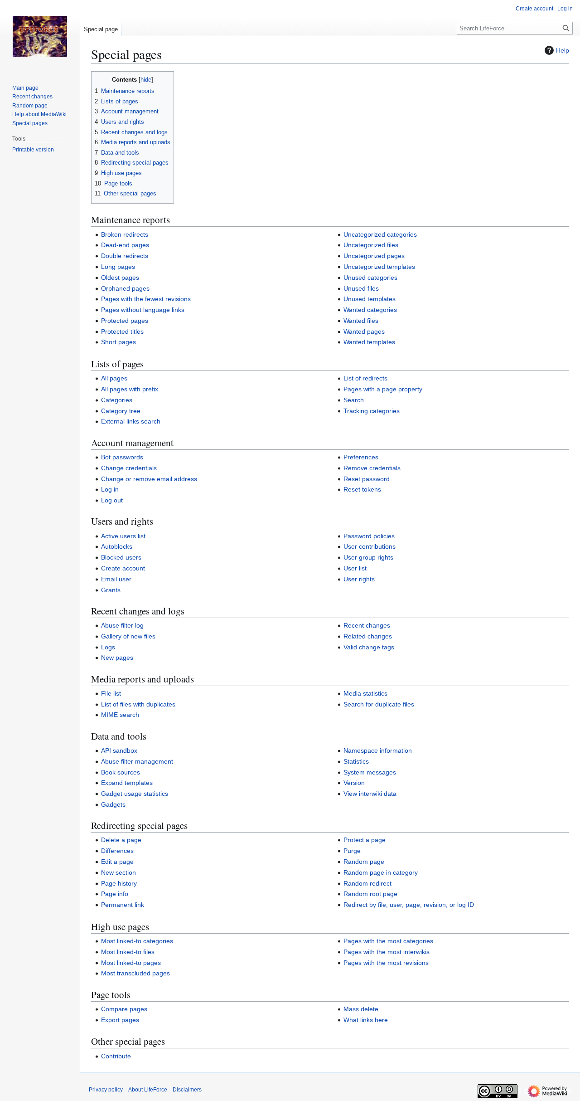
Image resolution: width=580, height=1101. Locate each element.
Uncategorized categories (380, 234)
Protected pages (124, 320)
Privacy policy (106, 1089)
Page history (119, 883)
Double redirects (124, 255)
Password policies (369, 536)
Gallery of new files (128, 636)
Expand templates (127, 782)
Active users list (123, 536)
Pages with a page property (382, 389)
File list (111, 693)
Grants (111, 590)
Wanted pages (364, 331)
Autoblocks (116, 546)
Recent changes (366, 625)
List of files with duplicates (138, 704)
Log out (112, 500)
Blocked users (121, 557)
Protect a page (364, 839)
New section (118, 872)
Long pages (118, 266)
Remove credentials (372, 468)
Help (562, 50)
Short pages (118, 342)
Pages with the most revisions (386, 962)
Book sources (120, 772)
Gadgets (113, 804)
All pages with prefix (129, 389)
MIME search (120, 714)
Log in (110, 489)
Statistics (356, 761)
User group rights (368, 557)
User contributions (369, 546)
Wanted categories (370, 309)
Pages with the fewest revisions (146, 298)
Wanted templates (369, 342)
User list (355, 568)
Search (353, 400)
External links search (130, 421)
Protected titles (122, 331)
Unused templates (369, 298)
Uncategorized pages (374, 255)
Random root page (370, 893)
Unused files (361, 288)
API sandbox (119, 750)
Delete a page (121, 839)
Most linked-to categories (137, 941)
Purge (352, 850)
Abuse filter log (122, 625)
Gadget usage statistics (134, 793)
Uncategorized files (370, 244)
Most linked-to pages (131, 962)
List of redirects (365, 378)
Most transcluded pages (135, 973)
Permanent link (122, 904)
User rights (359, 579)
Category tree (120, 410)
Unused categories (370, 277)
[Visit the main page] (40, 36)
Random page (363, 861)
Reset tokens (362, 489)
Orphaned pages (125, 288)
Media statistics (365, 693)
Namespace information (377, 750)
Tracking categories (371, 410)
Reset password (366, 478)
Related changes (367, 636)
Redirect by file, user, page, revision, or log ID (408, 904)
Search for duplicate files (378, 704)
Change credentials (129, 468)
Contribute (116, 1056)
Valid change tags (368, 647)
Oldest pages (120, 277)
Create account (123, 568)
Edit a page (117, 861)
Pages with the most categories (388, 941)
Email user (116, 579)
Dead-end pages (125, 244)
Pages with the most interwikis (386, 951)
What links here (365, 1019)
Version (354, 782)
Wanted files (360, 320)
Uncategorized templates (379, 266)
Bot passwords (122, 457)
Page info (114, 893)
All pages (114, 378)
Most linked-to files (128, 951)
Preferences (360, 457)
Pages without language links (142, 309)
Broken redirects (124, 234)
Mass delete (360, 1009)
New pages (117, 657)
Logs (108, 647)
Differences (117, 850)
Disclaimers (187, 1089)
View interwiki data (369, 793)
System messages (369, 772)
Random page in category (380, 872)
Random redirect (367, 883)
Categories (116, 400)
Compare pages (124, 1009)
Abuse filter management (137, 761)
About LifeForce (147, 1089)
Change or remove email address (149, 478)
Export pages (120, 1019)
